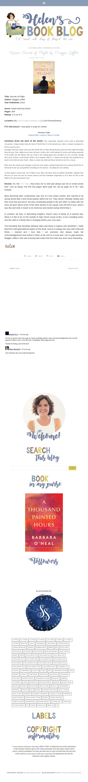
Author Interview (19, 647)
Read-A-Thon (63, 690)
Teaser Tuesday (44, 701)
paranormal (63, 686)
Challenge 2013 (58, 655)
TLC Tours (25, 184)
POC (31, 690)
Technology (56, 701)
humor (63, 678)
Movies (15, 686)
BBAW (51, 647)
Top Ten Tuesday (18, 705)
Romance (27, 694)
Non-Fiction (43, 686)
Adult (39, 48)
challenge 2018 (32, 659)
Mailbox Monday (46, 682)
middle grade (67, 682)
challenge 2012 (45, 655)
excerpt (16, 674)
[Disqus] (44, 302)
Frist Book (54, 674)
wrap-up (51, 705)
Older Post (73, 268)
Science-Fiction (55, 694)
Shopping (67, 694)
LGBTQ (25, 682)
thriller (67, 701)
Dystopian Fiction (60, 670)
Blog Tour (64, 647)
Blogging (27, 651)
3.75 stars (50, 640)
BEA (56, 647)
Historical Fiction (51, 48)
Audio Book (51, 643)
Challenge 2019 (46, 659)
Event (71, 670)
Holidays (55, 678)
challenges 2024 (19, 667)
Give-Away (16, 678)
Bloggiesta (17, 651)
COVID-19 (35, 670)
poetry (37, 690)
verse (33, 705)
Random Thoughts (49, 690)
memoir (56, 682)
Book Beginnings (51, 651)
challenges (17, 663)
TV (27, 705)
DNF (49, 670)
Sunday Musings (56, 697)
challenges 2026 (49, 667)
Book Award (37, 651)
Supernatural (31, 701)
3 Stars (32, 640)
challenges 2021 (30, 663)
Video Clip (41, 705)
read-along (17, 694)
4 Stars (59, 640)
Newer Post (15, 268)
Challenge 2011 (31, 655)
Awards (31, 647)
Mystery (23, 686)
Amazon (43, 135)
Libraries (33, 682)
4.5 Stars (32, 48)
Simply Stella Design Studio (68, 773)
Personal (16, 690)
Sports (45, 697)
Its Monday (17, 682)
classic (16, 670)
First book (33, 674)
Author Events (63, 643)
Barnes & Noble (53, 135)
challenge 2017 (18, 659)
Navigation (33, 686)
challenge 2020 (60, 659)
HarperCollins (34, 135)
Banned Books (41, 647)
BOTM (22, 655)
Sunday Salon (18, 701)
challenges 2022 (45, 663)
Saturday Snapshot (40, 694)
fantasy (24, 674)
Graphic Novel (28, 678)
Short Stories (18, 697)
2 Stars (15, 640)
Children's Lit (63, 667)
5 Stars (15, 643)
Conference (25, 670)
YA (57, 705)
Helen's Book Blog (32, 773)
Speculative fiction (33, 697)
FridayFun (43, 674)
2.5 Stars (24, 640)
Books (15, 655)
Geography (64, 674)
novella (54, 686)
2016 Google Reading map (29, 121)
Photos (25, 690)
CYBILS (43, 670)
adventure (40, 643)
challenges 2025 (34, 667)
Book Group (64, 651)
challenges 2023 (60, 663)
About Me (24, 643)
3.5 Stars (41, 640)
